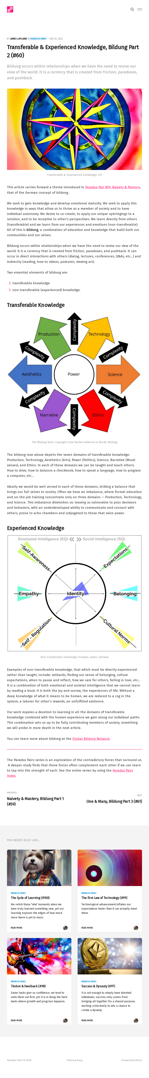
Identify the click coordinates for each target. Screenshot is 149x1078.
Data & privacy (75, 1060)
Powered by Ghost (131, 1060)
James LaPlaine (18, 38)
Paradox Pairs (38, 38)
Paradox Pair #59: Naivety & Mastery (112, 187)
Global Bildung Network (91, 739)
